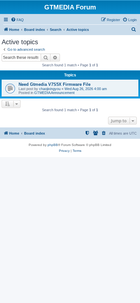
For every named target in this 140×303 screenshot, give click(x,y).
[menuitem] (17, 20)
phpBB (53, 145)
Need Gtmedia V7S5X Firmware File (55, 84)
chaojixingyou (50, 89)
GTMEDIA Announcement (54, 93)
